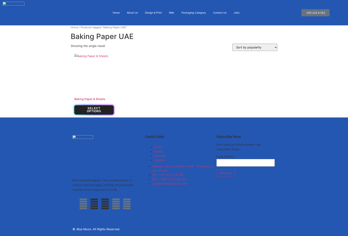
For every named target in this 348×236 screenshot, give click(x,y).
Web (171, 12)
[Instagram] (116, 203)
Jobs (236, 12)
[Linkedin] (126, 203)
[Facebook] (83, 203)
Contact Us (219, 12)
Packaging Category (193, 12)
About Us (132, 12)
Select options (94, 110)
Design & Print (153, 12)
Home (116, 12)
